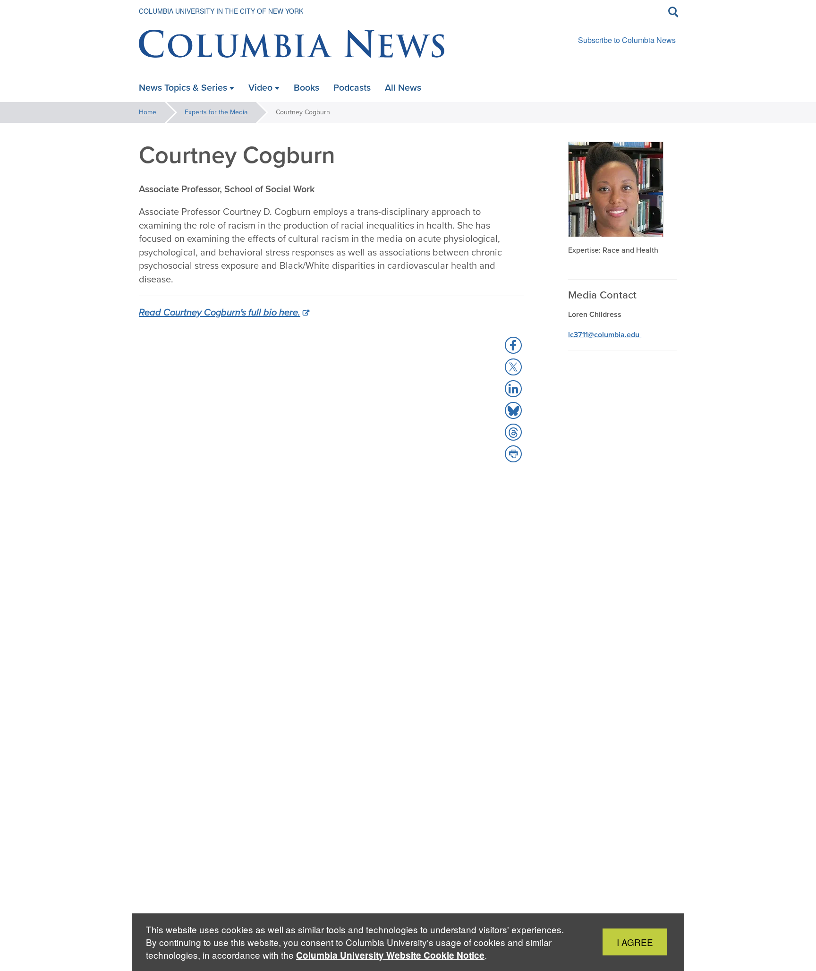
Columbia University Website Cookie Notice (390, 955)
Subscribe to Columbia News (627, 39)
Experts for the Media (216, 112)
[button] (513, 345)
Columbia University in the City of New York (221, 11)
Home (147, 112)
